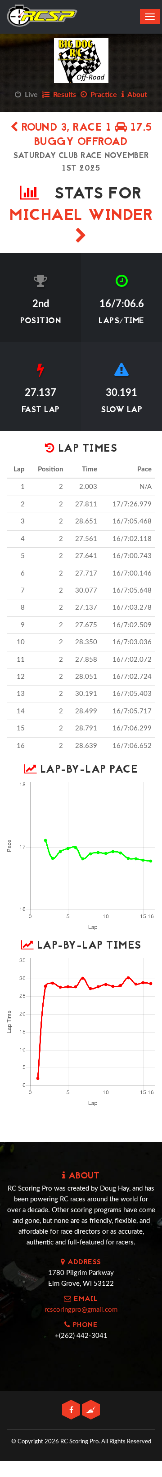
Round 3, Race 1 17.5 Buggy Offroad (85, 135)
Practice (102, 94)
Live (29, 94)
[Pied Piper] (91, 1410)
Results (63, 94)
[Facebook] (72, 1410)
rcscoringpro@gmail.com (81, 1309)
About (135, 94)
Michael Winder (81, 216)
